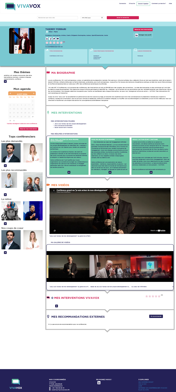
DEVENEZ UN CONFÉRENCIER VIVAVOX (152, 388)
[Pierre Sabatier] (11, 152)
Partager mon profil (144, 35)
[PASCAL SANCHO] (33, 210)
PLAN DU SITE (143, 390)
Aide (170, 3)
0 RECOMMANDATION (52, 45)
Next (172, 267)
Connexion (122, 3)
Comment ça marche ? (159, 3)
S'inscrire (132, 3)
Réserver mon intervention (143, 29)
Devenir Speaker (143, 3)
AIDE (140, 386)
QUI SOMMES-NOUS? (145, 382)
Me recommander (156, 316)
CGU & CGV (142, 384)
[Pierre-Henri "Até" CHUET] (11, 210)
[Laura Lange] (33, 152)
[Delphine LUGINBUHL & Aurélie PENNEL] (33, 181)
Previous (48, 267)
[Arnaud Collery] (11, 180)
